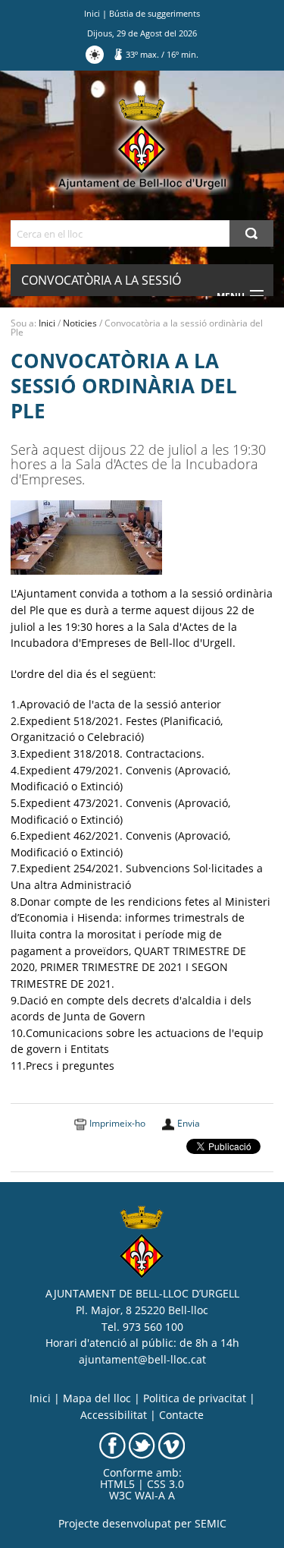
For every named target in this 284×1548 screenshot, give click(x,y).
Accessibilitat (113, 1415)
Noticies (80, 323)
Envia (188, 1123)
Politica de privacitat (194, 1398)
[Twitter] (142, 1445)
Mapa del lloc (97, 1398)
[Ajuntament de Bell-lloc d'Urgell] (142, 142)
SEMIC (210, 1524)
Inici (92, 13)
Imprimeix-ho (117, 1123)
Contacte (181, 1415)
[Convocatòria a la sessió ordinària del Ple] (86, 537)
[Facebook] (112, 1445)
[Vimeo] (171, 1445)
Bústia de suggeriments (154, 13)
